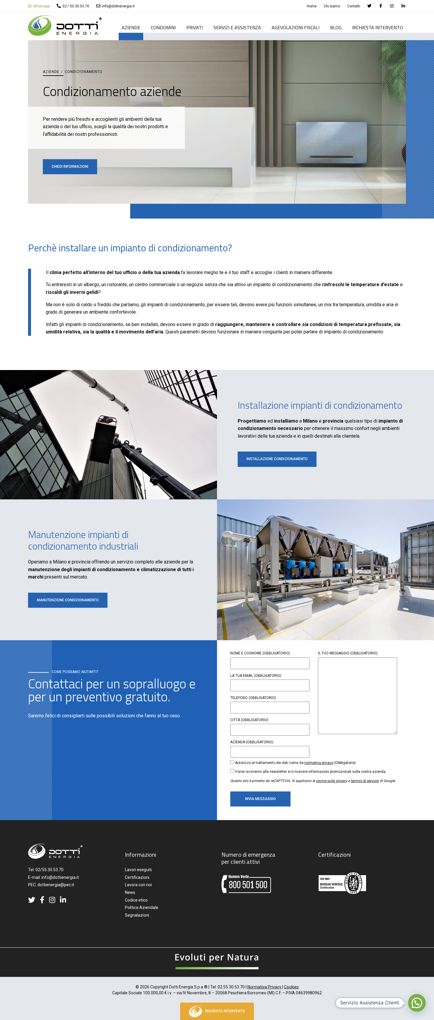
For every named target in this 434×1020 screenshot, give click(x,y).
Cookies (291, 987)
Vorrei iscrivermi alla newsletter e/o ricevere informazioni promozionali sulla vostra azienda (310, 772)
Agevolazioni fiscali (295, 28)
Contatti (353, 6)
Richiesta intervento (377, 28)
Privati (194, 28)
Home (311, 6)
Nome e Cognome (260, 653)
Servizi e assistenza (237, 28)
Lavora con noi (138, 884)
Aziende (131, 28)
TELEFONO (253, 698)
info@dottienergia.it (118, 6)
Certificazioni (137, 877)
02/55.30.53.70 (49, 869)
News (130, 892)
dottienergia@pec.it (55, 884)
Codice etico (136, 900)
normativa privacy (318, 763)
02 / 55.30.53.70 (75, 6)
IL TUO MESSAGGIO (348, 653)
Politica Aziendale (141, 907)
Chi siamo (332, 6)
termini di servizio (365, 781)
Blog (336, 28)
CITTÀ (249, 720)
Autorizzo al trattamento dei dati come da (295, 763)
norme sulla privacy (331, 781)
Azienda (251, 742)
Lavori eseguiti (138, 869)
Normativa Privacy (264, 987)
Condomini (163, 28)
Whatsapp (41, 6)
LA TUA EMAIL (255, 676)
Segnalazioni (137, 915)
